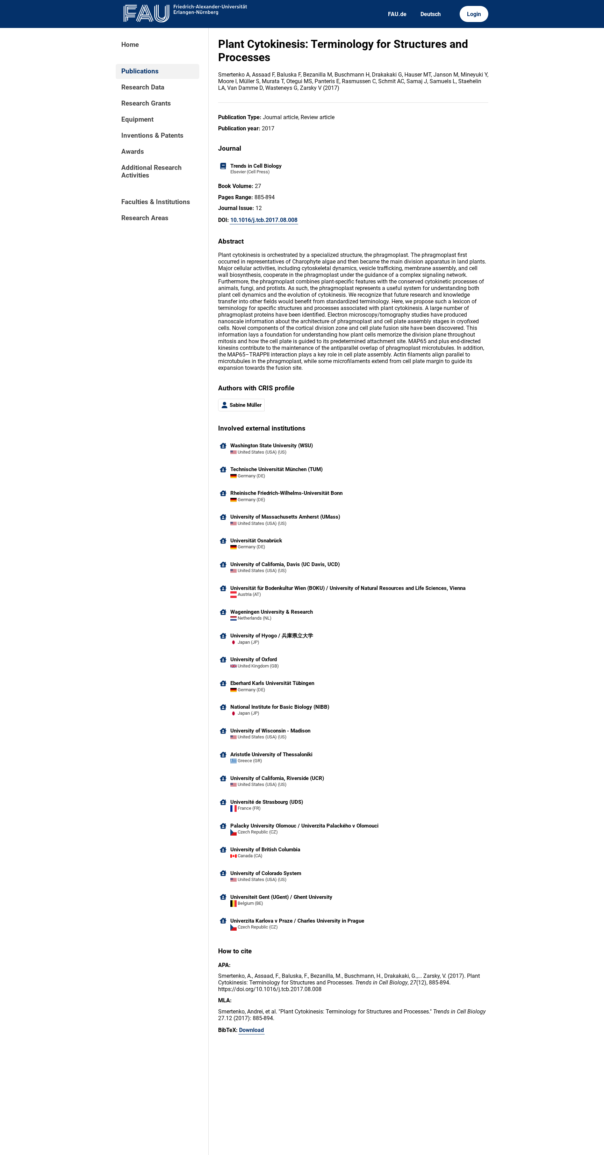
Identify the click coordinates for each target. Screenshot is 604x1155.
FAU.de (397, 14)
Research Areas (144, 218)
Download (251, 1030)
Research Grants (146, 103)
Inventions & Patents (152, 135)
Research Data (142, 87)
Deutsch (430, 14)
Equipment (137, 119)
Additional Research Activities (151, 171)
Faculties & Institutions (155, 202)
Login (474, 14)
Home (130, 45)
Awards (132, 152)
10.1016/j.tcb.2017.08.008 (263, 220)
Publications (140, 71)
